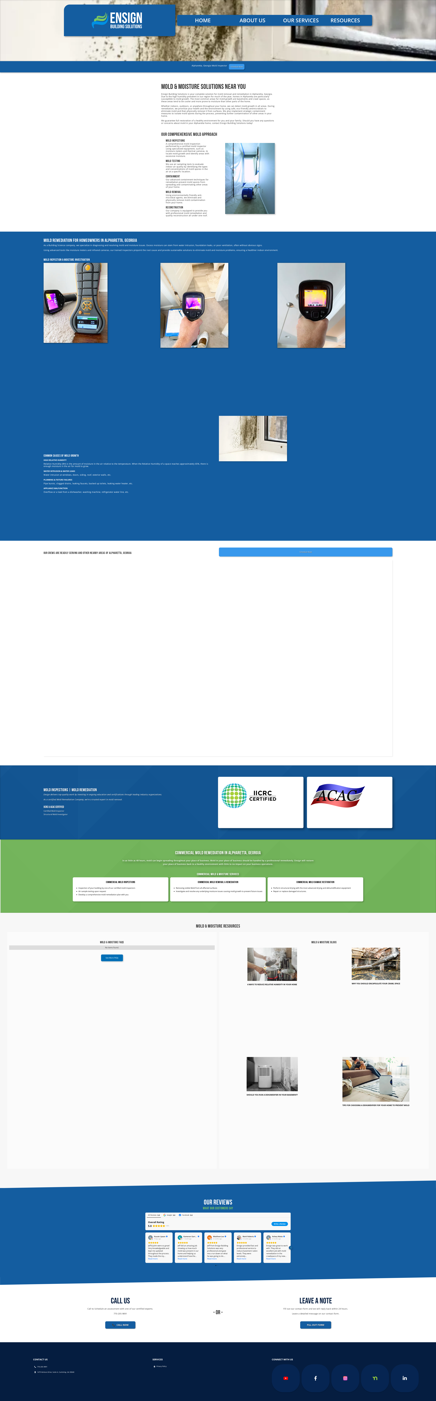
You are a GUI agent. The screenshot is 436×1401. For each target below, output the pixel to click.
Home (203, 20)
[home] (119, 20)
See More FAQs (112, 958)
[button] (302, 20)
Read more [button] (153, 1258)
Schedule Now (237, 66)
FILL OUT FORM (315, 1324)
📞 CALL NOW (120, 1324)
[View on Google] (150, 1237)
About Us (252, 20)
